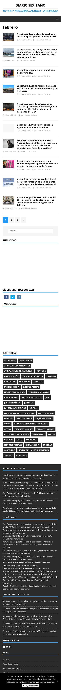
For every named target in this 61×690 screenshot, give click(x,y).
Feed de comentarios (12, 668)
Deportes (51, 376)
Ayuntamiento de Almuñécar (18, 371)
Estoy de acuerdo (30, 686)
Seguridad (31, 439)
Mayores (8, 418)
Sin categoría (32, 445)
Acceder (6, 659)
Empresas (38, 381)
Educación (24, 381)
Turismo (8, 455)
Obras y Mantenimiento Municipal (30, 424)
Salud (19, 439)
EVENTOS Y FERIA (11, 387)
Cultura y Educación (32, 376)
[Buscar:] (30, 230)
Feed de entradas (10, 664)
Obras (7, 424)
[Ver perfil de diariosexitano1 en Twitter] (7, 647)
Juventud (28, 403)
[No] (57, 681)
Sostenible (9, 450)
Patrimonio (38, 434)
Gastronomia (10, 397)
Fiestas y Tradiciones (14, 392)
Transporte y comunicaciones (34, 450)
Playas (51, 434)
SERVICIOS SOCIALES (13, 445)
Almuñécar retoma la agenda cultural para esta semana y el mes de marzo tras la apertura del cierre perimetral (36, 182)
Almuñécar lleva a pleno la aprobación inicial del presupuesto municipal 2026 (36, 35)
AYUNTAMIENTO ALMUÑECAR (17, 366)
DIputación (9, 381)
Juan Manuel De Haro (43, 40)
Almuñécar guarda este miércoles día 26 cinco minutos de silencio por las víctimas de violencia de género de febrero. (36, 201)
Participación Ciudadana (16, 434)
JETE (47, 397)
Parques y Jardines (24, 429)
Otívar (7, 429)
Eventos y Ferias (31, 387)
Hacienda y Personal (31, 397)
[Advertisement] (30, 266)
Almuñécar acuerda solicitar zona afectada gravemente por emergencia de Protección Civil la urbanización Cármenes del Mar (37, 108)
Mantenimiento (46, 413)
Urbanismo (21, 455)
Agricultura (26, 360)
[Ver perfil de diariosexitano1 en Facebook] (4, 647)
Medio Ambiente (24, 418)
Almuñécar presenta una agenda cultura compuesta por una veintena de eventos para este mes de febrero (37, 164)
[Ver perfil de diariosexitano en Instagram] (10, 647)
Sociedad (47, 445)
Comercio (41, 371)
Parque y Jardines (45, 429)
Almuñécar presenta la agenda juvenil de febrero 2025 (36, 71)
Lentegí (33, 408)
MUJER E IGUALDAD (44, 418)
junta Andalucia (12, 403)
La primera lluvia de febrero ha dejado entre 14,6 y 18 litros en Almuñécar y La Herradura (37, 88)
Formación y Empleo (39, 392)
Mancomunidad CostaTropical (19, 413)
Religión (8, 439)
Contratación (11, 376)
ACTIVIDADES (10, 360)
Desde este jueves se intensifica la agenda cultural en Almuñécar (35, 126)
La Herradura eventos (15, 408)
